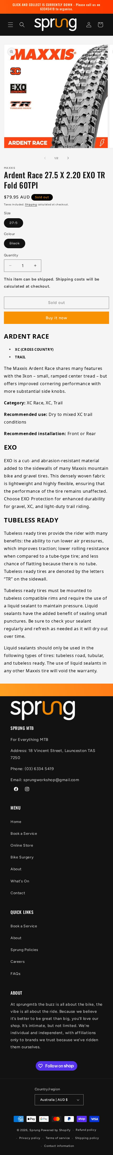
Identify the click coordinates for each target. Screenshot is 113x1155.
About (16, 869)
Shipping (31, 204)
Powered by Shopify (56, 1130)
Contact (18, 893)
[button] (10, 24)
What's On (20, 881)
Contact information (59, 1146)
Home (16, 822)
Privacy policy (29, 1138)
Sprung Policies (24, 950)
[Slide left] (45, 158)
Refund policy (86, 1130)
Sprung (34, 1130)
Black (17, 244)
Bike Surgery (22, 857)
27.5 (16, 224)
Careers (18, 961)
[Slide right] (68, 158)
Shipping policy (87, 1138)
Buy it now (56, 318)
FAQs (15, 973)
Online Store (22, 845)
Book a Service (24, 833)
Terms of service (58, 1138)
